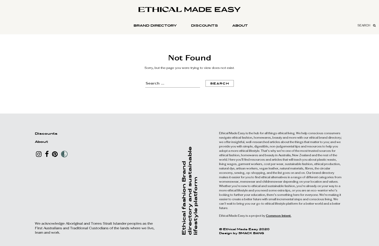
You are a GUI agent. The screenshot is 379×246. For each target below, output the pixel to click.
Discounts (204, 25)
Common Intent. (278, 216)
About (240, 25)
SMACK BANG (251, 233)
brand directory (155, 25)
